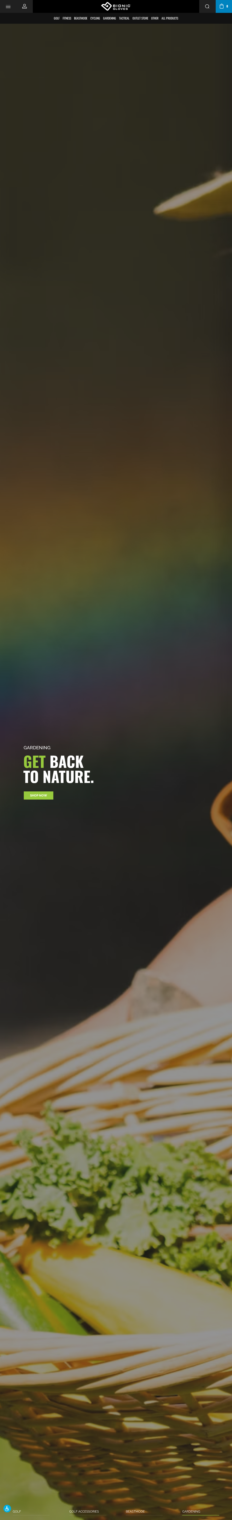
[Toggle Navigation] (8, 6)
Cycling (95, 18)
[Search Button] (207, 6)
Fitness (67, 18)
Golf (57, 18)
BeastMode (80, 18)
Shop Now (38, 795)
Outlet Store (140, 18)
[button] (7, 1508)
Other (154, 18)
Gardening (109, 18)
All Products (170, 18)
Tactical (124, 18)
